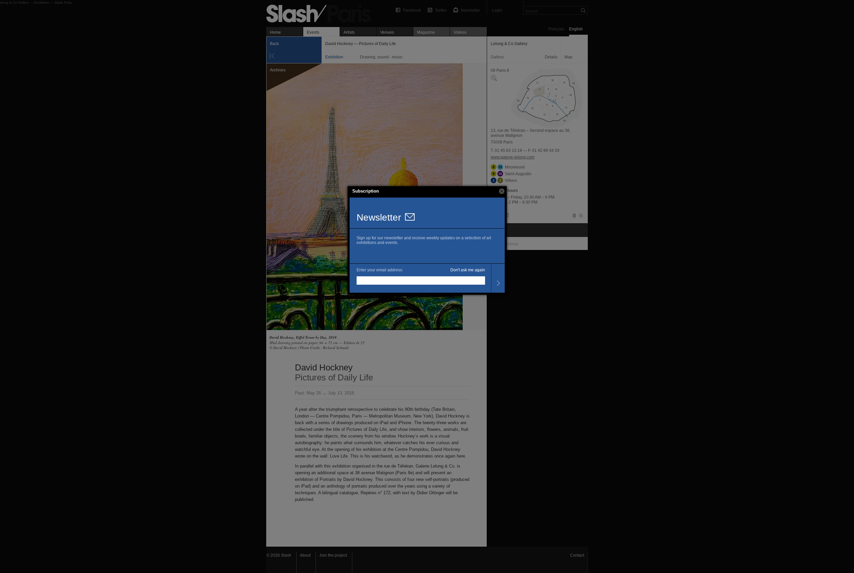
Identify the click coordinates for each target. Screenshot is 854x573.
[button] (501, 191)
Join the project (333, 555)
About (305, 555)
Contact (577, 555)
